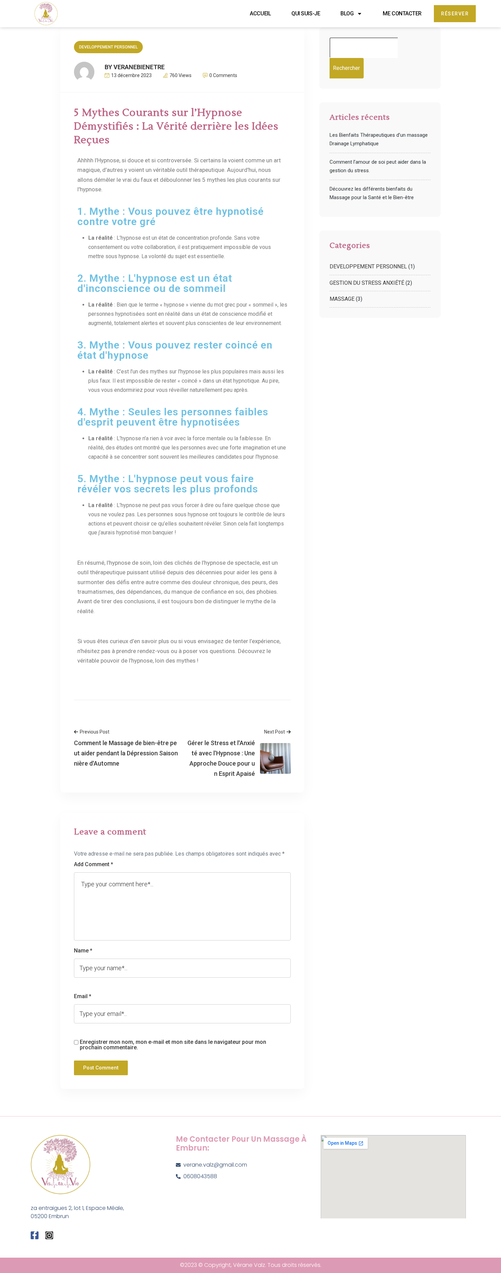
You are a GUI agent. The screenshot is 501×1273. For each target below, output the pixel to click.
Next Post (274, 732)
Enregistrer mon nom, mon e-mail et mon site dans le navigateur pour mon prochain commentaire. (173, 1044)
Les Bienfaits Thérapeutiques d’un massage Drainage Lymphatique (379, 139)
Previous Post (94, 732)
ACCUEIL (260, 13)
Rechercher (346, 68)
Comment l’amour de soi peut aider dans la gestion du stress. (378, 166)
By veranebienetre (135, 67)
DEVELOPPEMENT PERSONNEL (108, 47)
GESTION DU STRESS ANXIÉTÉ (367, 283)
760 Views (180, 75)
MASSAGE (342, 299)
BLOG (346, 13)
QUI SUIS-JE (305, 13)
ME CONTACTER (402, 13)
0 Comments (223, 75)
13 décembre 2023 (131, 75)
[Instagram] (49, 1235)
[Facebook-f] (35, 1235)
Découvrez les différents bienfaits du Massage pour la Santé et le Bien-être (372, 193)
